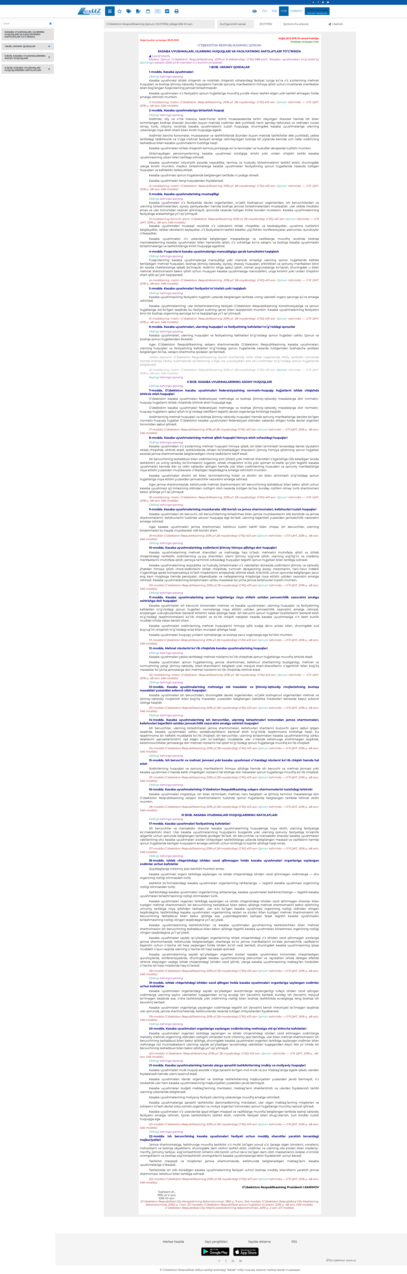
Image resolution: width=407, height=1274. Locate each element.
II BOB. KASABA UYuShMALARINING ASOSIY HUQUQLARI (25, 57)
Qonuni (282, 102)
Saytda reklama (259, 1241)
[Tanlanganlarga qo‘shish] (119, 11)
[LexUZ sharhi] (138, 11)
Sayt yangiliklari (216, 1241)
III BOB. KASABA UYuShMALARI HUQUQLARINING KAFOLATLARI (23, 69)
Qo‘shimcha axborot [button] (296, 24)
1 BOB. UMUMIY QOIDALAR (20, 46)
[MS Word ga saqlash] (167, 11)
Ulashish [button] (337, 24)
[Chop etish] (176, 11)
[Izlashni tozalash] (50, 24)
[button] (27, 34)
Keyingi (154, 377)
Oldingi (154, 76)
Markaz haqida (173, 1241)
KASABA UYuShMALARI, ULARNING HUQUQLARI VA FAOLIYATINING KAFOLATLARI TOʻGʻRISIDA (25, 34)
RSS (294, 1241)
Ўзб (274, 11)
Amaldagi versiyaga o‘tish (305, 41)
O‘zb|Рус (296, 11)
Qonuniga (147, 62)
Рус (264, 11)
